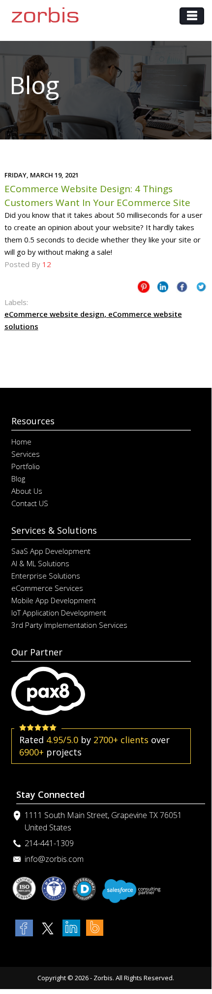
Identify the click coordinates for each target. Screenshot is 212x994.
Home (21, 441)
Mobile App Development (53, 600)
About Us (26, 491)
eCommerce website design (54, 314)
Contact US (29, 503)
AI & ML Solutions (40, 563)
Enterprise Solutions (45, 576)
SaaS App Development (51, 551)
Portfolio (25, 466)
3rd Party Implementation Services (69, 625)
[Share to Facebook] (182, 288)
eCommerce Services (47, 588)
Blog (18, 478)
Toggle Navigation (192, 16)
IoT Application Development (58, 612)
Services (25, 454)
